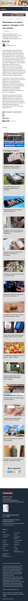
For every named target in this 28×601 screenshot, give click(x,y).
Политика (16, 542)
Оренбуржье (6, 550)
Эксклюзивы (6, 534)
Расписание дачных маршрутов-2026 (7, 555)
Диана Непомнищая (11, 45)
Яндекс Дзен (5, 118)
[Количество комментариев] (13, 170)
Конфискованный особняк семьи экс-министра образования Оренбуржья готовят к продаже (12, 377)
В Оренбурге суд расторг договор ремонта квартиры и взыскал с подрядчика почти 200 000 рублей (13, 231)
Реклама (5, 540)
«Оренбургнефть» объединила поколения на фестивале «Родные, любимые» (14, 356)
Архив (4, 532)
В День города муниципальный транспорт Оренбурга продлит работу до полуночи (14, 335)
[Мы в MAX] (19, 472)
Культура (5, 546)
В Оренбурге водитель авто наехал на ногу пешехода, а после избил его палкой (14, 459)
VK (3, 113)
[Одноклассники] (5, 41)
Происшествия (18, 540)
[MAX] (8, 41)
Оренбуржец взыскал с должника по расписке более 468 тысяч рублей (12, 167)
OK (3, 116)
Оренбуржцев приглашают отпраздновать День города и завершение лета (13, 295)
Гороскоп (5, 537)
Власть (4, 542)
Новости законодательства (19, 551)
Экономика (6, 544)
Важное (16, 534)
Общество (16, 544)
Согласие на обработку (8, 519)
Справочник (17, 532)
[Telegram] (7, 41)
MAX (3, 115)
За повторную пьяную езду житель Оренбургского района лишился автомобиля (12, 188)
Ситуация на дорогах (17, 537)
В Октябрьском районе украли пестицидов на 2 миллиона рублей (14, 274)
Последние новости (11, 151)
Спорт (15, 546)
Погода (16, 548)
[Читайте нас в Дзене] (17, 472)
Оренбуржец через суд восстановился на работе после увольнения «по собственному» (13, 253)
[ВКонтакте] (3, 41)
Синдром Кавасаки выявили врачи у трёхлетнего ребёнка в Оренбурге (12, 418)
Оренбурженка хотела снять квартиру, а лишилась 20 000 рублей (13, 210)
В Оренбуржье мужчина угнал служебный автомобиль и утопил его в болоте (13, 315)
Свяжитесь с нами (7, 496)
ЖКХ (3, 548)
